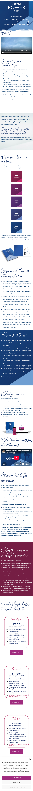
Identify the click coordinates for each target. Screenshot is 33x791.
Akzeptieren (16, 778)
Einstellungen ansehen (16, 787)
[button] (30, 759)
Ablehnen (16, 782)
